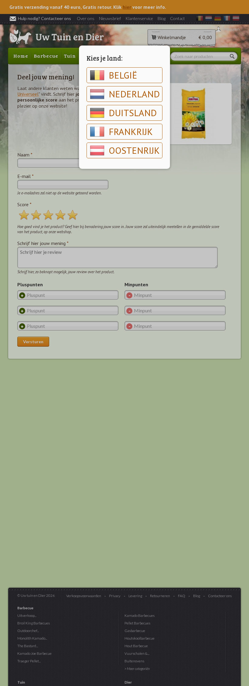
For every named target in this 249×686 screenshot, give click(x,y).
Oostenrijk (134, 150)
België (123, 75)
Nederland (134, 94)
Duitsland (133, 113)
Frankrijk (131, 131)
